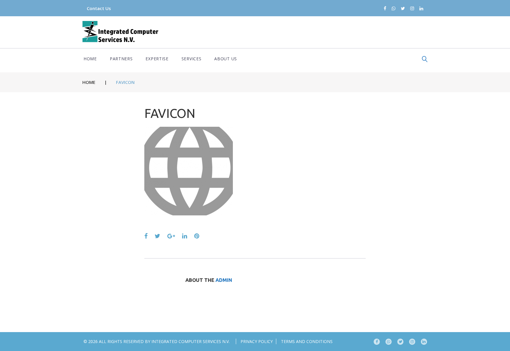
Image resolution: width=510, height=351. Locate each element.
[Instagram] (412, 8)
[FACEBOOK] (377, 342)
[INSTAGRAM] (412, 342)
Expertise (157, 58)
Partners (121, 58)
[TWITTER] (400, 342)
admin (223, 280)
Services (192, 58)
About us (225, 58)
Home (90, 58)
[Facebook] (385, 8)
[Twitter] (403, 8)
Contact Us (99, 8)
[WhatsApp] (393, 8)
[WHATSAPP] (388, 342)
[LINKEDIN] (424, 342)
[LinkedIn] (421, 8)
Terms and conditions (307, 341)
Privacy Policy (257, 341)
